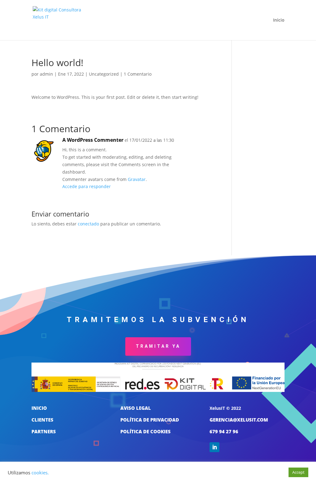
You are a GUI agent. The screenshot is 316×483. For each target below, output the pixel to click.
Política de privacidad (149, 420)
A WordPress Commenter (92, 139)
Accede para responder (86, 186)
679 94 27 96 (224, 431)
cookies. (40, 472)
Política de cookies (145, 431)
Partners (43, 431)
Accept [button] (298, 472)
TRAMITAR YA (158, 346)
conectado (88, 224)
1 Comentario (138, 74)
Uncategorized (104, 74)
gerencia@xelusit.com (239, 420)
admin (46, 74)
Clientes (42, 420)
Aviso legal (135, 408)
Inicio (279, 20)
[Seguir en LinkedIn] (214, 447)
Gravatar (137, 179)
